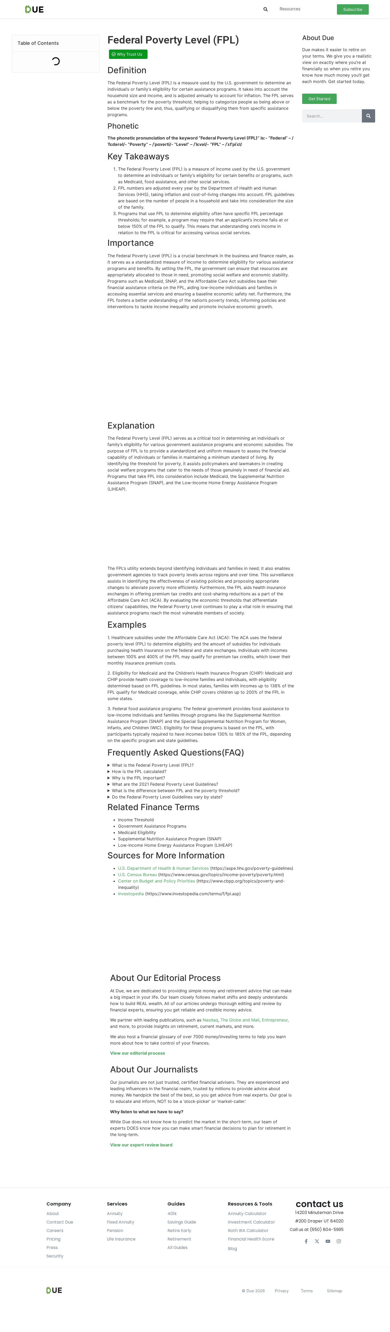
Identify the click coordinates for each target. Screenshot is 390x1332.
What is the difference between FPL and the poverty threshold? (176, 790)
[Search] (368, 116)
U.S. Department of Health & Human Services (163, 868)
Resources (290, 8)
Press (52, 1247)
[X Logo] (317, 1241)
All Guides (177, 1247)
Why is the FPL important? (138, 777)
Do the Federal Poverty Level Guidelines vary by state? (167, 797)
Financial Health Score (251, 1239)
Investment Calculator (251, 1222)
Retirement (179, 1239)
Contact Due (59, 1222)
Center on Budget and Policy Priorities (156, 881)
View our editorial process (137, 1053)
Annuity (115, 1214)
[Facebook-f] (306, 1241)
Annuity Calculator (247, 1214)
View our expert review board (141, 1144)
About (52, 1214)
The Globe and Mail (239, 1020)
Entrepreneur (275, 1020)
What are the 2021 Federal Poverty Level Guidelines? (165, 784)
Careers (54, 1231)
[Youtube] (328, 1241)
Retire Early (179, 1231)
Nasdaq (210, 1020)
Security (54, 1256)
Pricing (53, 1239)
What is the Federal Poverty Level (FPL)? (153, 765)
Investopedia (131, 893)
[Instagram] (339, 1241)
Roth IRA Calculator (248, 1231)
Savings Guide (181, 1222)
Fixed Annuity (120, 1222)
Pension (115, 1231)
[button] (265, 9)
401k (172, 1214)
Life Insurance (121, 1239)
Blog (232, 1249)
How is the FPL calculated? (139, 771)
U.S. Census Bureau (137, 874)
